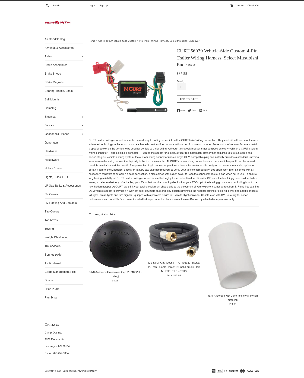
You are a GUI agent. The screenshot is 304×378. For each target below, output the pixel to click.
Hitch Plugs (52, 289)
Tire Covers (52, 211)
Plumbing (51, 297)
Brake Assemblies (56, 65)
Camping (50, 108)
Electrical (64, 117)
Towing (49, 229)
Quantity (181, 81)
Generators (52, 142)
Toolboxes (51, 220)
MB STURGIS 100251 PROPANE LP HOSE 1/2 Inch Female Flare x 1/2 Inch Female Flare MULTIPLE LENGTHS (174, 267)
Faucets (64, 125)
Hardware (51, 151)
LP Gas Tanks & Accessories (63, 185)
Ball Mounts (52, 99)
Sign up (103, 5)
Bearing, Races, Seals (59, 91)
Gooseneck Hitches (64, 134)
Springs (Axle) (53, 254)
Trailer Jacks (53, 246)
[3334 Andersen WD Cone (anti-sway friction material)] (232, 256)
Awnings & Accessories (59, 48)
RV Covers (51, 194)
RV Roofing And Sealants (61, 203)
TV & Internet (53, 263)
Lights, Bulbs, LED (56, 177)
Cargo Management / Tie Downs (60, 276)
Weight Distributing (56, 237)
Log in (92, 5)
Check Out (253, 5)
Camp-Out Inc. (69, 370)
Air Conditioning (55, 39)
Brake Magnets (54, 82)
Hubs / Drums (53, 168)
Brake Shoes (53, 73)
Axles (64, 56)
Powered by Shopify (87, 370)
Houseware (52, 160)
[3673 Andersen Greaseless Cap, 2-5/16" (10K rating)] (115, 244)
